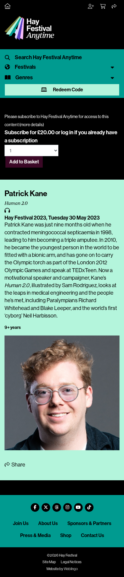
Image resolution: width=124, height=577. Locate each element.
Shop (65, 535)
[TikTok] (89, 505)
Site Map (49, 562)
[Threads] (56, 505)
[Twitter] (45, 505)
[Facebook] (34, 505)
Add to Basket (24, 162)
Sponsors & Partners (89, 523)
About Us (48, 523)
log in (67, 132)
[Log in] (91, 6)
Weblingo (71, 569)
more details (31, 124)
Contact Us (92, 535)
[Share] (114, 6)
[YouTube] (78, 505)
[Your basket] (103, 6)
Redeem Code (67, 90)
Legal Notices (71, 562)
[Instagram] (67, 505)
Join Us (21, 523)
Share (18, 465)
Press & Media (35, 535)
